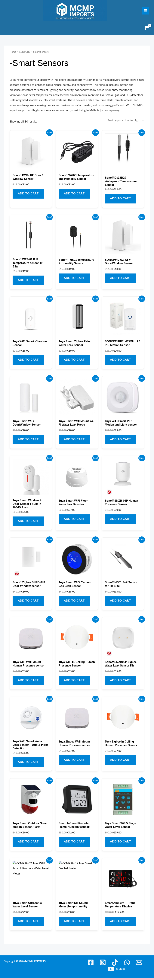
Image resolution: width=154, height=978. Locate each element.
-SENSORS (24, 52)
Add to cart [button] (28, 193)
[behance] (115, 962)
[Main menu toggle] (145, 10)
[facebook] (91, 962)
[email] (140, 962)
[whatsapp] (128, 962)
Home (13, 52)
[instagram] (103, 962)
